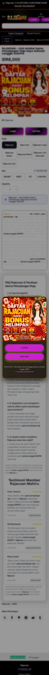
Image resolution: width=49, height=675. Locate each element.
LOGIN (24, 348)
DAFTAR (24, 357)
